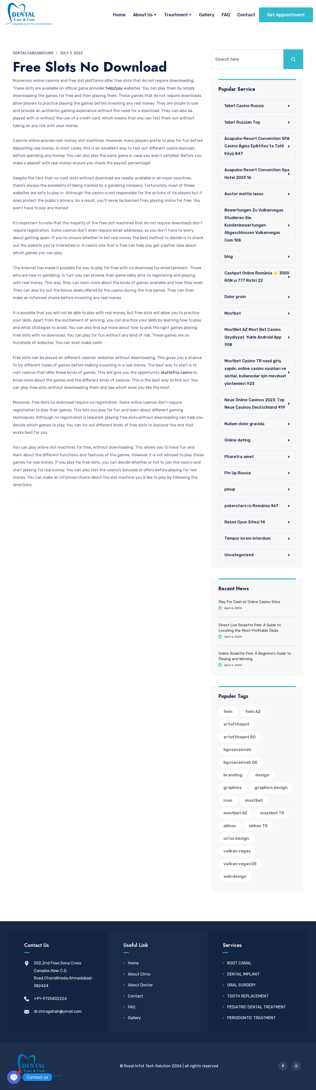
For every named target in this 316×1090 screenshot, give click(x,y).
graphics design (271, 787)
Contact (246, 15)
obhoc (229, 825)
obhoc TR (258, 825)
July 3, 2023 (71, 53)
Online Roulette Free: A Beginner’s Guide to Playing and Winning (254, 656)
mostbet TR (272, 813)
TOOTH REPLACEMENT (248, 996)
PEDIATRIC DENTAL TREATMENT (256, 1007)
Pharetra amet (239, 456)
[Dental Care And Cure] (27, 15)
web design (234, 876)
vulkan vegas (237, 851)
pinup (229, 489)
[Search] (293, 59)
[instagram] (296, 1066)
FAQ (226, 15)
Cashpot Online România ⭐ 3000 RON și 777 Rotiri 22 (256, 277)
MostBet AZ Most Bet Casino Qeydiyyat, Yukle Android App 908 (252, 337)
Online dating (237, 440)
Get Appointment (286, 15)
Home (119, 15)
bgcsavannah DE (240, 762)
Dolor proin (235, 296)
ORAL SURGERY (241, 985)
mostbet (254, 800)
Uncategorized (239, 555)
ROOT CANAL (239, 963)
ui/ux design (236, 838)
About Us (143, 15)
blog (228, 256)
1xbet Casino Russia (244, 105)
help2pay (114, 88)
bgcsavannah (237, 749)
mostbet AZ (235, 813)
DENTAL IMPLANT (243, 974)
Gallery (206, 15)
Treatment (176, 15)
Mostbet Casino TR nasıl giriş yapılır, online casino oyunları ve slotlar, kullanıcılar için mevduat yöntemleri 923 (255, 372)
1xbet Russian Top (242, 122)
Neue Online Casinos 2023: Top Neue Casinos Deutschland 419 (254, 404)
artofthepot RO (239, 737)
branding (232, 775)
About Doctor (140, 985)
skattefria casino (176, 372)
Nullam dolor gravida (244, 423)
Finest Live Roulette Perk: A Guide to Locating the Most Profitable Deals (249, 628)
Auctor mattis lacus (243, 193)
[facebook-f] (282, 1066)
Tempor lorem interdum (247, 538)
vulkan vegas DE (240, 863)
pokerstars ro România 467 (251, 505)
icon (227, 800)
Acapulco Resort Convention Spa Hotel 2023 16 (256, 174)
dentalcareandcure (33, 53)
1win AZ (253, 711)
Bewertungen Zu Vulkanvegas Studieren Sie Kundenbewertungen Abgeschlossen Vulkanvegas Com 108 (253, 225)
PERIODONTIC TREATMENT (251, 1017)
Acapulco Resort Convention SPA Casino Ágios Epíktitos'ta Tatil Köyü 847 (257, 146)
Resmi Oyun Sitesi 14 (244, 522)
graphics (232, 787)
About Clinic (139, 974)
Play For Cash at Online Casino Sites (249, 602)
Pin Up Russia (237, 473)
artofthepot (236, 724)
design (262, 775)
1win (228, 711)
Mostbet (232, 313)
